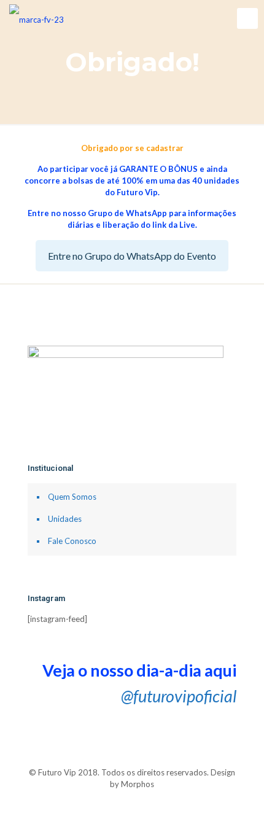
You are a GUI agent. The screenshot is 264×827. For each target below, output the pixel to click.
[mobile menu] (247, 18)
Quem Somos (72, 497)
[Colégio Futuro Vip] (36, 18)
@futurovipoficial (178, 696)
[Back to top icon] (132, 761)
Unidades (65, 519)
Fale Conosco (72, 541)
